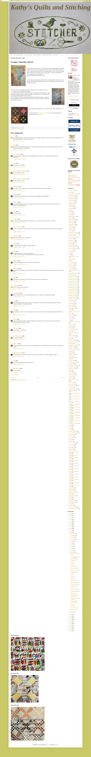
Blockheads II (72, 224)
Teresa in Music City (17, 226)
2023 (70, 519)
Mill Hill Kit (71, 343)
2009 (70, 625)
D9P (70, 254)
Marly (14, 277)
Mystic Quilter (16, 293)
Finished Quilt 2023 (73, 295)
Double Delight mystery (74, 256)
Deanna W (15, 202)
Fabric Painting (72, 263)
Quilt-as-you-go (72, 384)
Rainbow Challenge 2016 (19, 128)
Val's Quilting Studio (17, 336)
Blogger (56, 744)
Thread (70, 494)
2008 (70, 627)
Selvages (71, 441)
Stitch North (71, 489)
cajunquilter (15, 236)
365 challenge (72, 197)
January (72, 611)
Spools (69, 173)
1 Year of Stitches (72, 190)
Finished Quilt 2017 (73, 286)
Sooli (14, 360)
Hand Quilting (72, 306)
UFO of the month (74, 607)
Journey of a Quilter (72, 181)
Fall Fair (71, 267)
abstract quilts (72, 201)
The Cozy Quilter (17, 154)
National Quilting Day (73, 349)
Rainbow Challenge (73, 388)
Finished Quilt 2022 (73, 294)
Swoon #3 (72, 564)
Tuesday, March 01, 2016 (18, 372)
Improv (70, 317)
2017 (70, 530)
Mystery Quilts (72, 348)
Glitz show (71, 302)
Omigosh (71, 353)
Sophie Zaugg (16, 285)
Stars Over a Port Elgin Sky (73, 177)
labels (70, 331)
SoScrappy (40, 114)
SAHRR (70, 429)
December (73, 533)
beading (70, 213)
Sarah (14, 211)
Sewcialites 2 (72, 447)
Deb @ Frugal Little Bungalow (20, 171)
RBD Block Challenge (73, 423)
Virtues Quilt (71, 505)
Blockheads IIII (72, 225)
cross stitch (71, 250)
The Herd (55, 54)
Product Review (72, 367)
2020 (70, 524)
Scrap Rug (71, 436)
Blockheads (71, 222)
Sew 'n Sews (71, 444)
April (72, 548)
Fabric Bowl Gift (73, 566)
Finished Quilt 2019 (73, 289)
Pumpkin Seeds (72, 368)
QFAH (70, 370)
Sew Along (71, 445)
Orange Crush (72, 354)
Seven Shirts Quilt (73, 442)
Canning (71, 230)
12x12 (70, 192)
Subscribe (74, 105)
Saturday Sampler (73, 431)
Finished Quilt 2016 (73, 284)
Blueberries (71, 229)
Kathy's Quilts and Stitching (50, 7)
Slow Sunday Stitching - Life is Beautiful (75, 557)
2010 (70, 623)
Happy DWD (73, 576)
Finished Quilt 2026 (73, 298)
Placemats (71, 363)
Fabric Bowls (72, 262)
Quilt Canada (72, 375)
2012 (70, 619)
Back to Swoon (73, 593)
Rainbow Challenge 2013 (74, 390)
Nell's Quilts (15, 328)
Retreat (70, 424)
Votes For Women (73, 507)
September (73, 539)
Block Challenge (72, 219)
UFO (70, 499)
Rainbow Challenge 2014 (74, 393)
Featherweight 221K (73, 273)
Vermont (71, 503)
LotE (70, 338)
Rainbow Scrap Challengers (44, 113)
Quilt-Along (71, 382)
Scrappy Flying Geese (72, 175)
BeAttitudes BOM (72, 216)
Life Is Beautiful (72, 336)
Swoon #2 (72, 578)
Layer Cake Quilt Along (74, 332)
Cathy (14, 310)
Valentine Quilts (72, 502)
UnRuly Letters (72, 500)
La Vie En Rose (72, 329)
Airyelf (48, 744)
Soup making (72, 487)
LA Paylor (15, 219)
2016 (70, 532)
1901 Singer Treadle (28, 54)
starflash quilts (16, 368)
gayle (14, 251)
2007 (70, 628)
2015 (70, 614)
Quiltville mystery (72, 385)
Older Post (62, 377)
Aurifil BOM (71, 206)
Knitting (70, 327)
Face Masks (71, 265)
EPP (70, 260)
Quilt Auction (71, 373)
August (72, 541)
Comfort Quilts (72, 245)
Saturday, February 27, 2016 (19, 140)
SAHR (70, 428)
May (72, 546)
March (72, 550)
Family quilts (71, 268)
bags (70, 209)
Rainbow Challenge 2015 (74, 396)
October (72, 537)
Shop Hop (71, 449)
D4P (70, 253)
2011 (70, 621)
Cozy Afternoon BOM (73, 248)
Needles (71, 351)
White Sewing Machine (74, 508)
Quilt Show (71, 378)
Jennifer (15, 243)
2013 (70, 617)
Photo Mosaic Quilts (73, 362)
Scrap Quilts (71, 434)
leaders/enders (72, 335)
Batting (70, 211)
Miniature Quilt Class (73, 345)
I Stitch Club (71, 315)
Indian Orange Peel (72, 176)
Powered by (71, 108)
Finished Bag (72, 274)
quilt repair (71, 376)
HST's (70, 313)
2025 (70, 515)
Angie (14, 300)
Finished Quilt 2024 (73, 297)
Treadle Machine (72, 495)
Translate (77, 114)
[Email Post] (22, 127)
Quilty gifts (71, 387)
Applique (71, 205)
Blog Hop (71, 227)
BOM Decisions (73, 580)
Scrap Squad (72, 437)
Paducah (71, 356)
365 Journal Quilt (71, 184)
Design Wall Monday (74, 568)
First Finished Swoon (74, 589)
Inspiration (71, 318)
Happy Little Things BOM (74, 311)
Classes (70, 243)
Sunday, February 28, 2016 (18, 339)
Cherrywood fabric (73, 237)
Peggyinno (15, 260)
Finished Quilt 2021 (73, 292)
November (73, 535)
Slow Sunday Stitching (18, 54)
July (71, 543)
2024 (70, 517)
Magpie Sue (15, 343)
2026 (70, 513)
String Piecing (72, 491)
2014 (70, 616)
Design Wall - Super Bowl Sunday (74, 596)
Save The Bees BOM (73, 432)
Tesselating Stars (72, 492)
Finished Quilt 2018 (73, 287)
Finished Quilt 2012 (73, 276)
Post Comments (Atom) (21, 379)
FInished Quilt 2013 (73, 279)
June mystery (72, 324)
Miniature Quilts (72, 346)
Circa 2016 (71, 238)
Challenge (71, 235)
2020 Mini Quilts (72, 195)
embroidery (71, 259)
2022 (70, 521)
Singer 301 (71, 450)
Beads (70, 214)
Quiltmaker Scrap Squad (47, 54)
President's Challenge (73, 365)
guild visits (71, 305)
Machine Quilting (72, 340)
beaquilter (15, 194)
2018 (70, 528)
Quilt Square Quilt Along (74, 379)
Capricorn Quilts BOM (73, 232)
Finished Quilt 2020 (73, 290)
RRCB (70, 426)
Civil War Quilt (72, 240)
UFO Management (37, 54)
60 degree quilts (72, 198)
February (73, 552)
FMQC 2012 (71, 300)
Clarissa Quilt (72, 242)
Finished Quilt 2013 (73, 277)
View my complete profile (73, 96)
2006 (70, 630)
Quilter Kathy (77, 75)
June (72, 544)
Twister (70, 497)
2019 (70, 526)
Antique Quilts (72, 203)
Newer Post (13, 377)
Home (11, 54)
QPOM (70, 371)
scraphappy (15, 186)
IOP (70, 320)
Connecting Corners (73, 246)
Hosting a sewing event (75, 591)
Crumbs (70, 251)
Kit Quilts (71, 326)
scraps (70, 439)
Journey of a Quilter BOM (74, 321)
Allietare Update (73, 609)
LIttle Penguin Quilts (17, 352)
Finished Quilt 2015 (73, 282)
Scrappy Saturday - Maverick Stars (74, 602)
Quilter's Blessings (72, 180)
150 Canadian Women (74, 193)
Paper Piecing (72, 360)
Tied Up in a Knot (71, 185)
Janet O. (15, 319)
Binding (70, 217)
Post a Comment (15, 374)
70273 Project (72, 200)
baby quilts (71, 208)
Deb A (14, 145)
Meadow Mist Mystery (73, 341)
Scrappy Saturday (74, 585)
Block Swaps (72, 221)
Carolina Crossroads (73, 234)
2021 (70, 523)
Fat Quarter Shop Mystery (74, 270)
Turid (14, 136)
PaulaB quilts (16, 268)
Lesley (14, 163)
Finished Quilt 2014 (73, 281)
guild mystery (72, 303)
